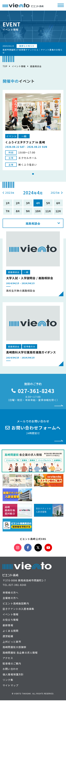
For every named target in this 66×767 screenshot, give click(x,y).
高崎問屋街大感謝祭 (14, 647)
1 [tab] (33, 174)
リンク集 (8, 680)
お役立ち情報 (10, 619)
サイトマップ (10, 685)
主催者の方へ (10, 598)
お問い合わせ (10, 669)
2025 (54, 193)
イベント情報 (19, 66)
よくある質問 (10, 631)
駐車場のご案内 (12, 663)
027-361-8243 (17, 585)
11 (47, 211)
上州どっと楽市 (12, 641)
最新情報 (8, 625)
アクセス (8, 658)
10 (37, 211)
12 (57, 211)
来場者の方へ (10, 592)
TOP (5, 66)
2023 (8, 193)
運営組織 (8, 636)
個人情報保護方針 (13, 674)
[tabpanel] (33, 130)
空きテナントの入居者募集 (18, 609)
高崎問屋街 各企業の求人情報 (20, 652)
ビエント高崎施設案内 (16, 603)
